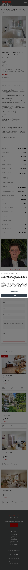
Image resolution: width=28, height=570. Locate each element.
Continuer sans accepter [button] (6, 288)
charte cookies (22, 286)
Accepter (14, 295)
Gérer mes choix (14, 291)
